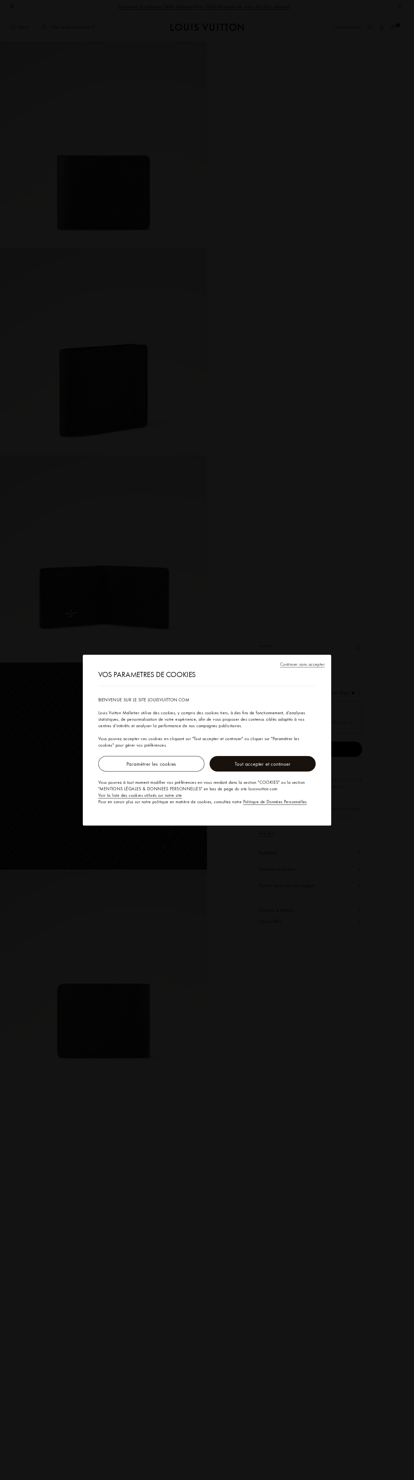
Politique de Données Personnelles (275, 802)
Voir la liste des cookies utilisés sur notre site (140, 795)
